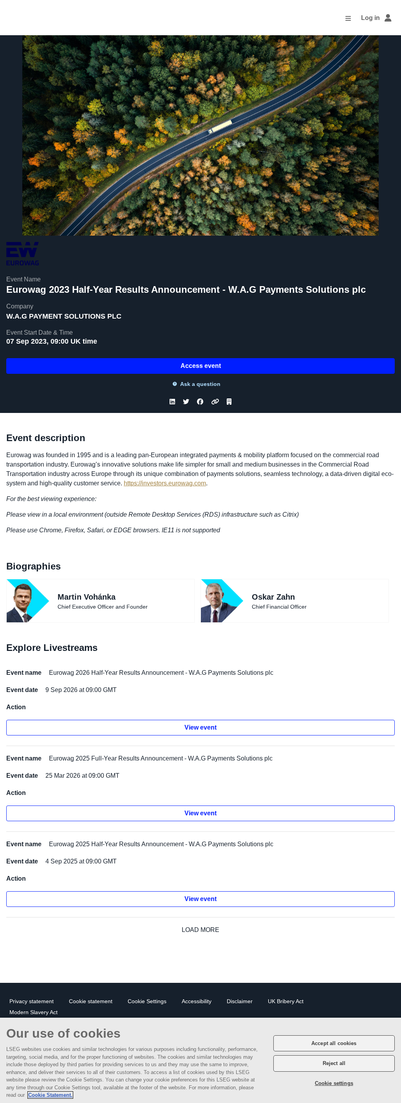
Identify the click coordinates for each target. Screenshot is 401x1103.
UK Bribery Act (285, 1001)
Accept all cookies (333, 1043)
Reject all (334, 1063)
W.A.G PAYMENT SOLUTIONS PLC (63, 316)
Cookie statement (90, 1001)
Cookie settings (334, 1083)
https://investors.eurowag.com (165, 483)
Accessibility (196, 1001)
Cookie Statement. (50, 1095)
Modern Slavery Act (33, 1012)
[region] (200, 1060)
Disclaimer (240, 1001)
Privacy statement (31, 1001)
